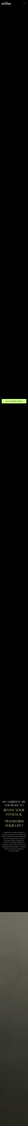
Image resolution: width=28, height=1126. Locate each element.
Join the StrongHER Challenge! (14, 401)
